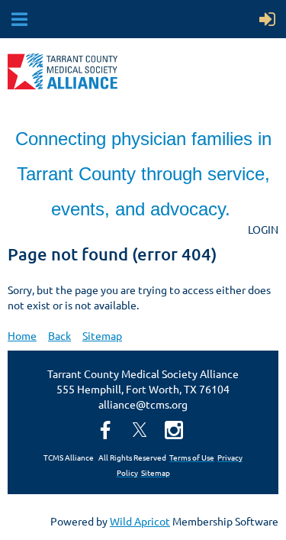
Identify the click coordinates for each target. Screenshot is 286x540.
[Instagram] (174, 430)
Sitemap (102, 335)
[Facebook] (105, 430)
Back (59, 335)
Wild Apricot (140, 521)
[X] (139, 430)
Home (22, 335)
